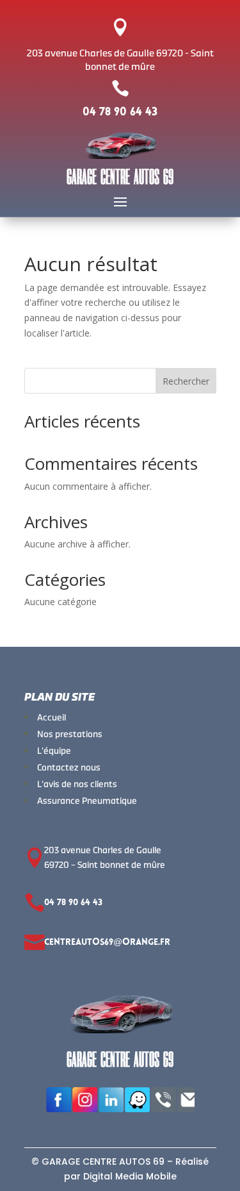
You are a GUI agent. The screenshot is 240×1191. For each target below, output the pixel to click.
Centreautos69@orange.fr (107, 942)
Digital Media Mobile (130, 1176)
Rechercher (186, 381)
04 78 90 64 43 (120, 113)
